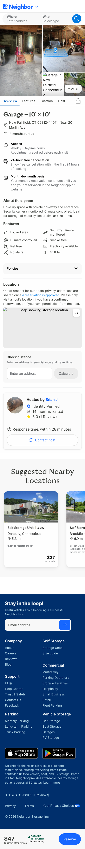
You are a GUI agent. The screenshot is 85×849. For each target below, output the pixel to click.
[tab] (10, 101)
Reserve (70, 839)
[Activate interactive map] (42, 328)
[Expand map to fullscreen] (76, 313)
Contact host (45, 440)
